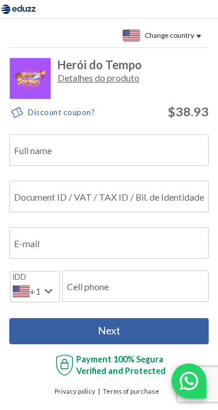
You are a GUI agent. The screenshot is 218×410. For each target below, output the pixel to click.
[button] (99, 77)
